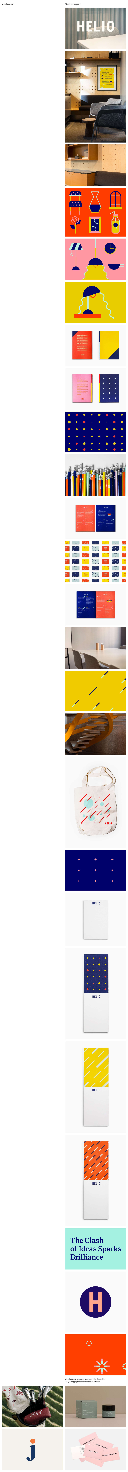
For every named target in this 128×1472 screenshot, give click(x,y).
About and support (72, 4)
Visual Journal (7, 4)
